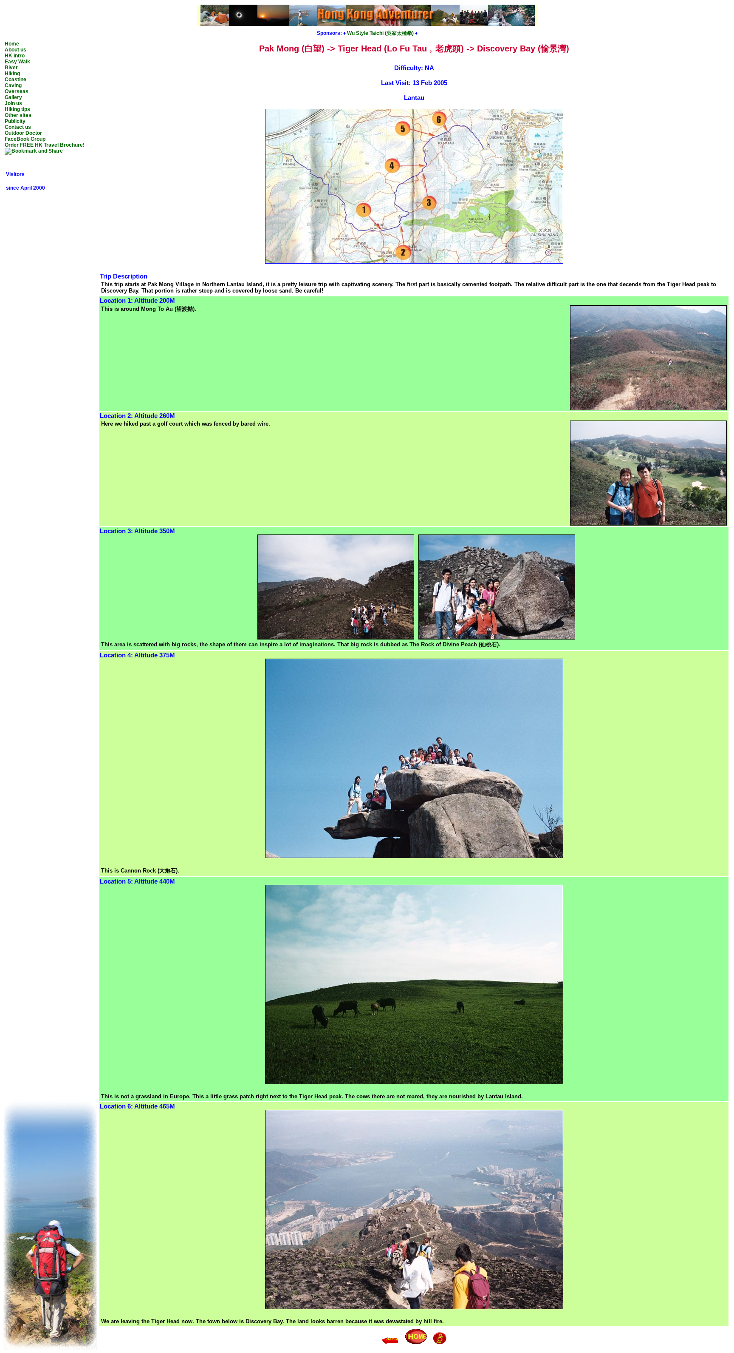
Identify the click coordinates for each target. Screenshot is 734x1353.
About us (15, 50)
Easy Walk (17, 62)
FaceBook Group (25, 139)
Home (12, 44)
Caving (13, 85)
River (11, 68)
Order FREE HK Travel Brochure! (45, 145)
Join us (13, 103)
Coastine (15, 79)
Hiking (12, 74)
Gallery (13, 97)
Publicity (15, 121)
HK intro (15, 56)
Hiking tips (17, 109)
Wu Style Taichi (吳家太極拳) (380, 33)
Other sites (18, 115)
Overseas (16, 91)
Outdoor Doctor (23, 133)
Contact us (18, 127)
